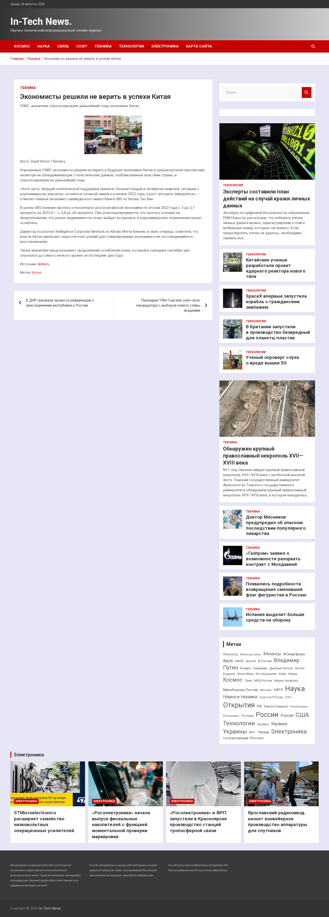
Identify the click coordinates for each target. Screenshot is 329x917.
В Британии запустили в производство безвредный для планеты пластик (278, 332)
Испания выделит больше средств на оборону (275, 617)
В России (265, 661)
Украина (263, 724)
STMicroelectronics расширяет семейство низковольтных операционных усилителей (44, 821)
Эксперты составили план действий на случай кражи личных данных (266, 198)
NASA (239, 661)
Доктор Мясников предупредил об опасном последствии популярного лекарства (276, 525)
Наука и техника (240, 696)
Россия (287, 715)
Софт (81, 46)
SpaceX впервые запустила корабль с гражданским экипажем (276, 301)
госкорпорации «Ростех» (243, 738)
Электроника (165, 46)
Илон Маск (245, 674)
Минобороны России (240, 690)
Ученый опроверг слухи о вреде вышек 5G (272, 360)
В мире (245, 668)
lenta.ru (43, 264)
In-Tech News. (41, 21)
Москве (265, 690)
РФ (259, 706)
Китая (36, 272)
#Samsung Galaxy (250, 654)
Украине (279, 723)
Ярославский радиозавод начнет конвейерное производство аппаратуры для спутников (277, 821)
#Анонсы (272, 653)
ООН (288, 697)
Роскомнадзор (298, 706)
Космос (22, 46)
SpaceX (251, 661)
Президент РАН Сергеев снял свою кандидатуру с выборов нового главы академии (168, 305)
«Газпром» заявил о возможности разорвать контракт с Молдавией (273, 558)
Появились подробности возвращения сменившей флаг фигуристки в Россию (276, 589)
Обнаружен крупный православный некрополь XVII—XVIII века (263, 455)
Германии (260, 668)
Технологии (131, 46)
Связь (63, 46)
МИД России (263, 680)
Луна (248, 680)
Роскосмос (231, 716)
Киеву (292, 674)
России (267, 715)
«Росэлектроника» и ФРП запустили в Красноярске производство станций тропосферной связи (198, 821)
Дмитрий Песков (281, 668)
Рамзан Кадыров (276, 706)
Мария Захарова (286, 680)
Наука (43, 46)
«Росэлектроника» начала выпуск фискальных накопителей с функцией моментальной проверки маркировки (121, 824)
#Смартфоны (294, 654)
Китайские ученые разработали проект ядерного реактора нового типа (275, 268)
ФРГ (252, 732)
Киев (282, 674)
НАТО (278, 690)
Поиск (306, 92)
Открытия (239, 705)
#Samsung (230, 654)
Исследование (266, 674)
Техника (103, 46)
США (302, 714)
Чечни (263, 732)
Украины (235, 731)
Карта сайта (199, 46)
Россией (248, 716)
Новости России (271, 697)
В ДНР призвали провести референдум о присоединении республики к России (60, 303)
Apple (228, 660)
